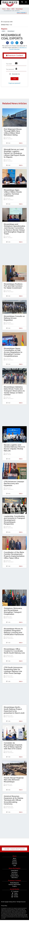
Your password (10, 69)
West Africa (15, 877)
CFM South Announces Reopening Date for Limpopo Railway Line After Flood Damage (13, 670)
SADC (13, 9)
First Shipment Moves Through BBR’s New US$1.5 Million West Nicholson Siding (13, 132)
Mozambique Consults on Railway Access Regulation (14, 318)
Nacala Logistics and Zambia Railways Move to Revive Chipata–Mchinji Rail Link (14, 448)
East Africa (14, 872)
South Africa (10, 527)
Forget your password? (14, 83)
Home (3, 9)
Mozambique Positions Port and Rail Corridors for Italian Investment (13, 286)
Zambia (9, 454)
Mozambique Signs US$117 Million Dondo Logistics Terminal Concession (13, 193)
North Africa (14, 874)
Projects (14, 886)
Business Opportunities (14, 884)
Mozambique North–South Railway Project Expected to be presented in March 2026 (14, 710)
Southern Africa (15, 876)
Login (14, 865)
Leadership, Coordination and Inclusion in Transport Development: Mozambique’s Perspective (14, 520)
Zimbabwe (10, 138)
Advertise (14, 862)
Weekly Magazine (14, 882)
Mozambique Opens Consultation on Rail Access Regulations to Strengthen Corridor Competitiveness (13, 352)
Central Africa (14, 870)
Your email (9, 63)
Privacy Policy (4, 905)
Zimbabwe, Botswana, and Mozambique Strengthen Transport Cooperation (13, 611)
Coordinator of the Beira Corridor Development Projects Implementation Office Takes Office (14, 555)
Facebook (15, 891)
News (8, 9)
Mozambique (19, 9)
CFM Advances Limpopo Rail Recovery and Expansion (14, 483)
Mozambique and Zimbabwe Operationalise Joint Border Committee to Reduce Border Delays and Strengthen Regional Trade (14, 229)
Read (20, 143)
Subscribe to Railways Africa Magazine (14, 849)
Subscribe (14, 863)
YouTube (15, 896)
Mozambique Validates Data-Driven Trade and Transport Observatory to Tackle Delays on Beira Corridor (14, 391)
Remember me (16, 74)
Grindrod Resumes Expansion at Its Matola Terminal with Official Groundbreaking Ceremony (13, 800)
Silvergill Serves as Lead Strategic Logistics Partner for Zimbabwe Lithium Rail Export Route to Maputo (14, 153)
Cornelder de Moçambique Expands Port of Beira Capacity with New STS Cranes (13, 746)
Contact (14, 860)
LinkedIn (15, 895)
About (14, 858)
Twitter (16, 893)
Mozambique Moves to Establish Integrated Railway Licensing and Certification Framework (14, 631)
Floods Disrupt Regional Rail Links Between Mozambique (13, 780)
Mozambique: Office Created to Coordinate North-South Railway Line (14, 651)
